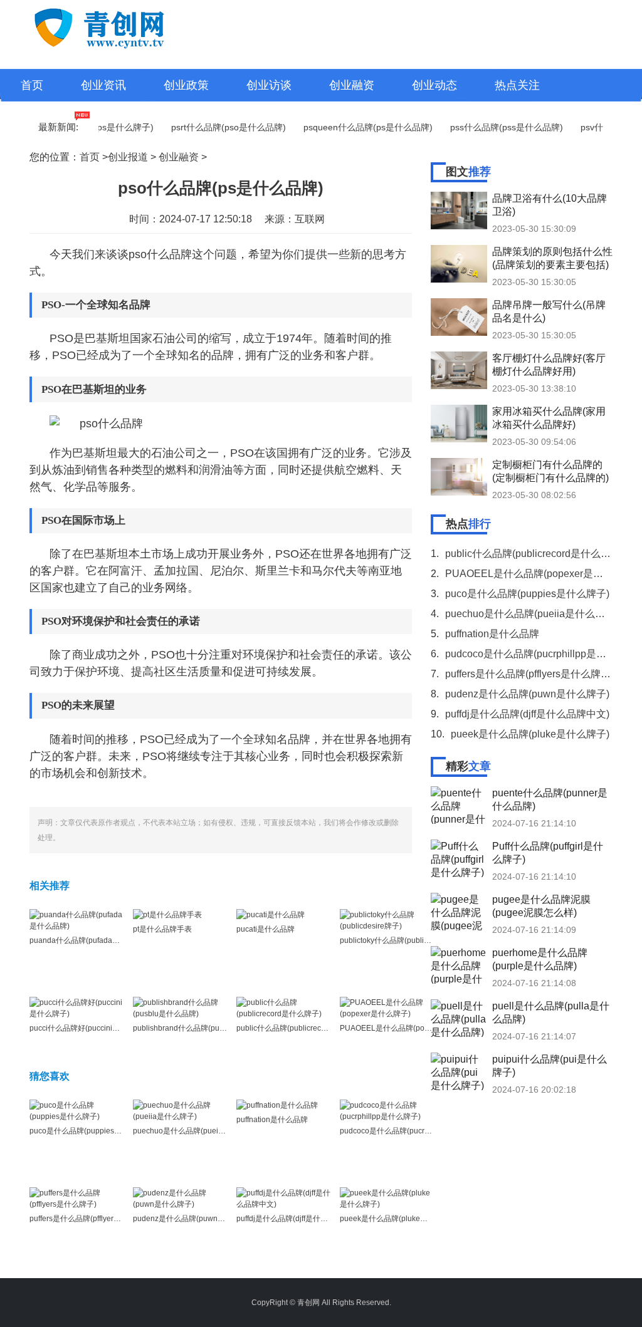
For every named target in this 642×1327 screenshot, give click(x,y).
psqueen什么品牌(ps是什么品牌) (355, 127)
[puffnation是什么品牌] (277, 1105)
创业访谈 (269, 85)
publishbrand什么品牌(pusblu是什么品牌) (203, 1028)
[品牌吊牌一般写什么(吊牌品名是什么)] (459, 317)
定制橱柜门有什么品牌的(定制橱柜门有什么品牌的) (550, 471)
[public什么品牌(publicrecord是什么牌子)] (283, 1007)
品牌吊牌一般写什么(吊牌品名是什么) (549, 311)
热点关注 (517, 85)
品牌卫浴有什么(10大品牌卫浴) (549, 205)
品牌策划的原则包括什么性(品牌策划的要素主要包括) (552, 258)
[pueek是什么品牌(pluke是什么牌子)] (387, 1198)
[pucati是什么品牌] (270, 914)
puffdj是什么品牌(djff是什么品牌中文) (298, 1218)
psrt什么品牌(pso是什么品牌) (216, 127)
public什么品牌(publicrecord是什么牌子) (304, 1028)
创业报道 (128, 157)
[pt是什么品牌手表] (167, 914)
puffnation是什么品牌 (272, 1119)
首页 (32, 85)
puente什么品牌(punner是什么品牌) (550, 799)
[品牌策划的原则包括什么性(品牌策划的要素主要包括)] (459, 264)
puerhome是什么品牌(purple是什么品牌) (539, 959)
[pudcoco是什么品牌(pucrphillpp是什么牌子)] (387, 1110)
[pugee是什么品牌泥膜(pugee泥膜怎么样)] (459, 911)
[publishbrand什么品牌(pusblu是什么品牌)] (180, 1007)
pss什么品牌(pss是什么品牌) (494, 127)
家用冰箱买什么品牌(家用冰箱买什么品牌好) (549, 418)
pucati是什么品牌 (265, 929)
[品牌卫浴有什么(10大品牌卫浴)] (459, 210)
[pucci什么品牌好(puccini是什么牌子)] (76, 1007)
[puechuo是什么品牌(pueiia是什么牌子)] (180, 1110)
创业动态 (434, 85)
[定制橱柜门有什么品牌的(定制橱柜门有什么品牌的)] (459, 477)
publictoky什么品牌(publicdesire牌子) (403, 940)
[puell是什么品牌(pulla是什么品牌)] (459, 1018)
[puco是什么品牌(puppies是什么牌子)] (76, 1110)
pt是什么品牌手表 (162, 929)
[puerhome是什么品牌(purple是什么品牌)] (459, 965)
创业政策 (186, 85)
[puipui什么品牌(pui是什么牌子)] (459, 1071)
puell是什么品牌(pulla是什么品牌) (550, 1012)
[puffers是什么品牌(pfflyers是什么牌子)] (76, 1198)
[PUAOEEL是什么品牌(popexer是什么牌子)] (387, 1007)
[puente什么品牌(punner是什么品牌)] (459, 805)
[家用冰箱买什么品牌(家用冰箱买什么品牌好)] (459, 423)
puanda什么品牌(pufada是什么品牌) (90, 940)
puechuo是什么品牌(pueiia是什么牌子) (199, 1131)
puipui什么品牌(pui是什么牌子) (549, 1066)
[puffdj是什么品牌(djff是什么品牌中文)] (283, 1198)
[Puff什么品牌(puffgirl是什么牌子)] (459, 858)
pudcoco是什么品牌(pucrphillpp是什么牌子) (414, 1131)
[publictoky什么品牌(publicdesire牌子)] (387, 919)
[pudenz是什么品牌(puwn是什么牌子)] (180, 1198)
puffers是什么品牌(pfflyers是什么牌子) (93, 1218)
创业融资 (351, 85)
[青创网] (126, 26)
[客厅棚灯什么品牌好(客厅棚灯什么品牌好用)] (459, 370)
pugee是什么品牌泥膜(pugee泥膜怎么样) (541, 906)
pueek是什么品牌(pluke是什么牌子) (400, 1218)
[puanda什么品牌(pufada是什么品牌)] (76, 919)
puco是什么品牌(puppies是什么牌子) (91, 1131)
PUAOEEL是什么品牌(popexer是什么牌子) (412, 1028)
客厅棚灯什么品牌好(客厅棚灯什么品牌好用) (549, 365)
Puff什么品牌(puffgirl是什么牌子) (547, 853)
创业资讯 (103, 85)
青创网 (308, 1302)
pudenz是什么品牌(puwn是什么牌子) (195, 1218)
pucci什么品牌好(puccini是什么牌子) (90, 1028)
